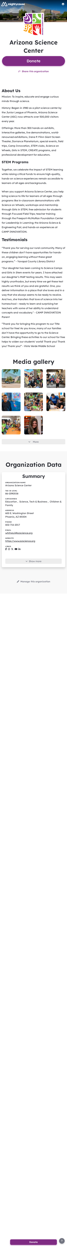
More (36, 441)
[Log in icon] (63, 4)
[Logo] (13, 4)
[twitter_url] (12, 549)
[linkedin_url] (19, 549)
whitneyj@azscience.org (19, 533)
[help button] (62, 1241)
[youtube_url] (16, 549)
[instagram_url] (9, 549)
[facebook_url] (6, 549)
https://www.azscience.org (20, 541)
